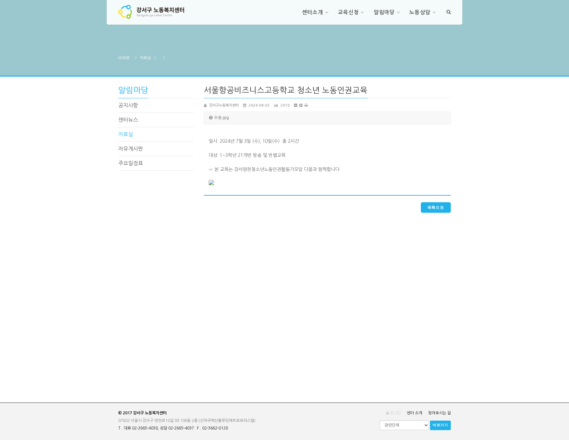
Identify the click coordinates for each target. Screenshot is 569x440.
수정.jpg (221, 118)
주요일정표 (130, 163)
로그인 (395, 413)
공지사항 (128, 105)
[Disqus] (327, 295)
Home (124, 58)
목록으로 (435, 207)
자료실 (145, 58)
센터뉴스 (128, 119)
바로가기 (440, 425)
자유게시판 (130, 148)
